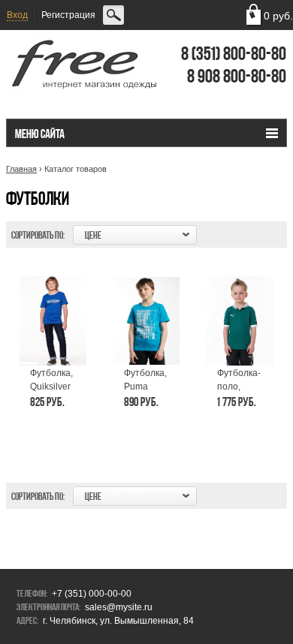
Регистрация (68, 15)
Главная (21, 168)
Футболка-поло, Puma (239, 386)
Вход (17, 15)
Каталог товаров (75, 168)
